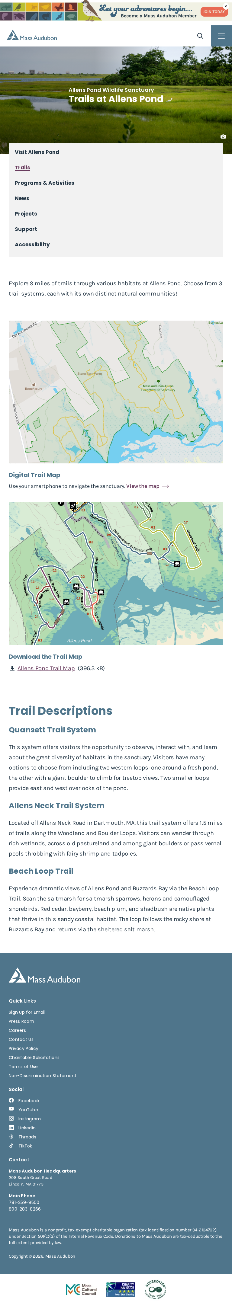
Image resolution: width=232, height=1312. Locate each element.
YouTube (28, 1110)
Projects (26, 214)
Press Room (21, 1021)
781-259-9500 (24, 1202)
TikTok (25, 1146)
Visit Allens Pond (37, 152)
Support (26, 229)
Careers (17, 1030)
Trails (22, 168)
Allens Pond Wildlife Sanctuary (111, 90)
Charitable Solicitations (34, 1057)
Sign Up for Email (27, 1012)
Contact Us (21, 1039)
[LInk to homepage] (32, 35)
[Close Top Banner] (226, 6)
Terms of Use (23, 1067)
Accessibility (32, 245)
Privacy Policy (23, 1048)
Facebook (29, 1101)
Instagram (29, 1119)
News (22, 198)
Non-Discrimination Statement (42, 1076)
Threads (27, 1137)
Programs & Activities (44, 183)
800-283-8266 (25, 1209)
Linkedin (27, 1128)
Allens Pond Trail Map (46, 668)
